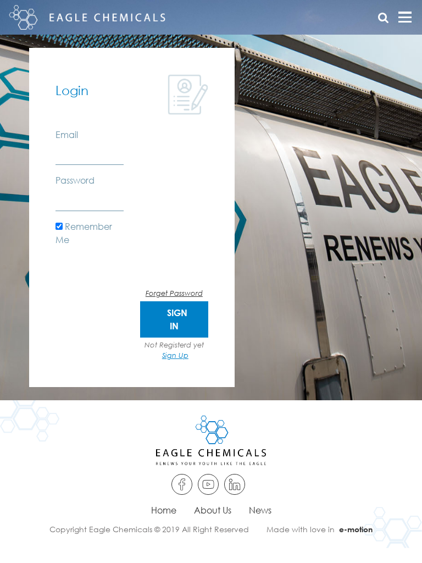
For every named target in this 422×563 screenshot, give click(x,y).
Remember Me (83, 232)
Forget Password (174, 293)
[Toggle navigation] (402, 17)
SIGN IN (177, 319)
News (260, 510)
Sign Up (175, 355)
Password (75, 180)
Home (163, 510)
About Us (212, 510)
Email (66, 134)
